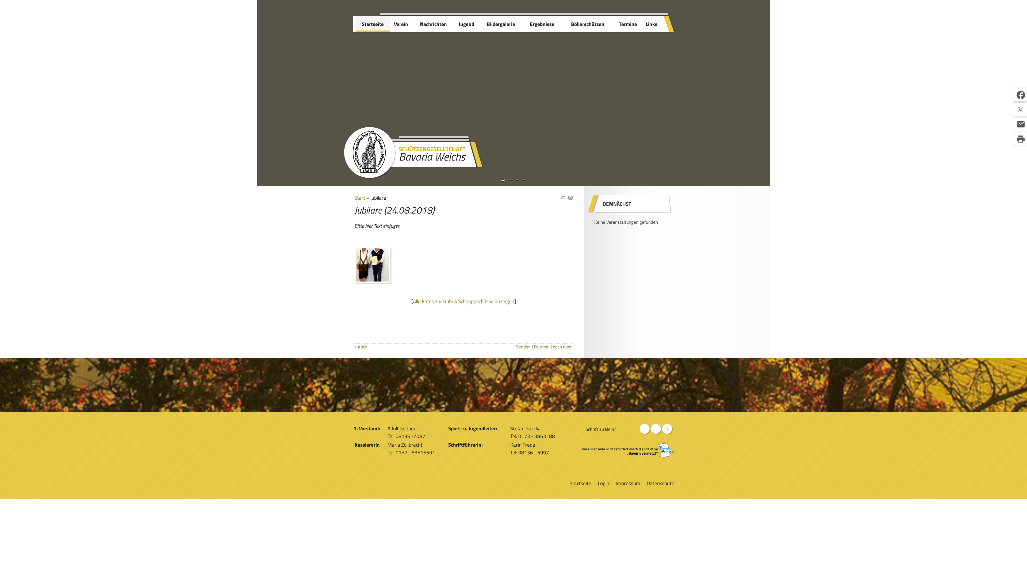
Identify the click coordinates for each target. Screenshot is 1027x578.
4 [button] (524, 181)
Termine (628, 24)
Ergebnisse (542, 24)
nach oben (563, 346)
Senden (523, 346)
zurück (360, 346)
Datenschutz (660, 483)
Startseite (373, 24)
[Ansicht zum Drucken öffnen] (570, 197)
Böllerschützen (587, 24)
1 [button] (503, 181)
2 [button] (510, 181)
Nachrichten (433, 24)
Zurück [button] (265, 87)
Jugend (466, 24)
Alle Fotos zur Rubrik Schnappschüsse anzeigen (463, 301)
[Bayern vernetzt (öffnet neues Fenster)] (627, 456)
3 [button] (517, 181)
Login (603, 483)
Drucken (542, 346)
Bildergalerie (501, 24)
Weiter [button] (762, 87)
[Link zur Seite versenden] (563, 197)
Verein (401, 24)
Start (359, 197)
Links (651, 24)
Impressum (628, 483)
